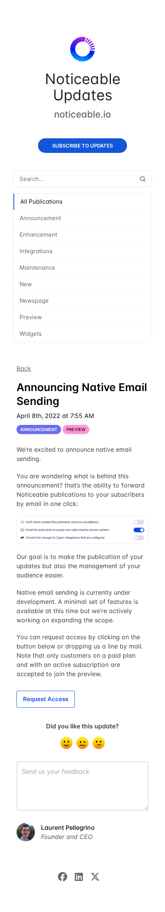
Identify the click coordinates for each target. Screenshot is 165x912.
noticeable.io (82, 114)
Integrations (36, 251)
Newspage (34, 300)
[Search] (143, 179)
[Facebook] (66, 876)
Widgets (31, 333)
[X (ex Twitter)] (99, 876)
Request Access (45, 699)
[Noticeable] (82, 51)
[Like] (66, 743)
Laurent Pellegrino (68, 827)
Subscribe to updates (82, 146)
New (26, 284)
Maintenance (37, 267)
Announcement (40, 218)
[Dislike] (98, 743)
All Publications (41, 201)
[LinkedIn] (83, 876)
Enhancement (38, 234)
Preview (31, 317)
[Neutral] (82, 743)
